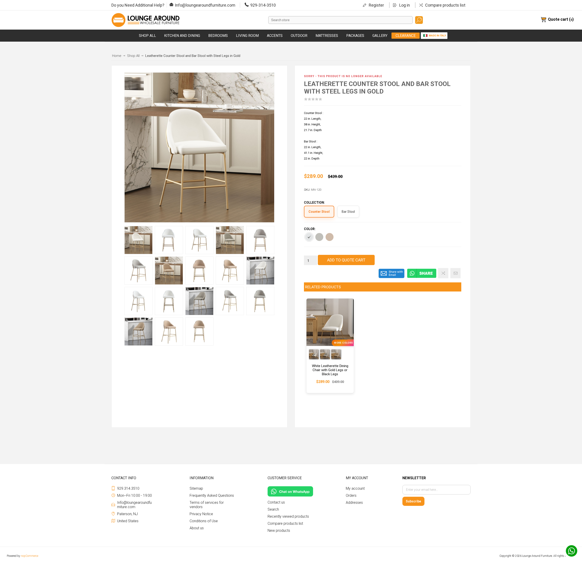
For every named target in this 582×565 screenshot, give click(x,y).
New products (279, 530)
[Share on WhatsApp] (421, 277)
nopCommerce (29, 555)
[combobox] (340, 20)
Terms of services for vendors (207, 504)
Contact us (276, 502)
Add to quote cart (346, 260)
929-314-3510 (263, 5)
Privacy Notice (201, 514)
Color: (310, 229)
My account (355, 488)
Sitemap (196, 488)
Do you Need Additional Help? (137, 5)
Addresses (354, 502)
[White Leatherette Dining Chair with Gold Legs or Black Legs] (330, 346)
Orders (351, 495)
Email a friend (455, 273)
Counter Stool (319, 211)
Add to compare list (443, 273)
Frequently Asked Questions (212, 495)
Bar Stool (348, 211)
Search (419, 20)
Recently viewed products (288, 516)
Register (376, 5)
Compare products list (445, 5)
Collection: (314, 203)
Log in (404, 5)
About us (197, 528)
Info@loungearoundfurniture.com (205, 5)
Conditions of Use (204, 521)
